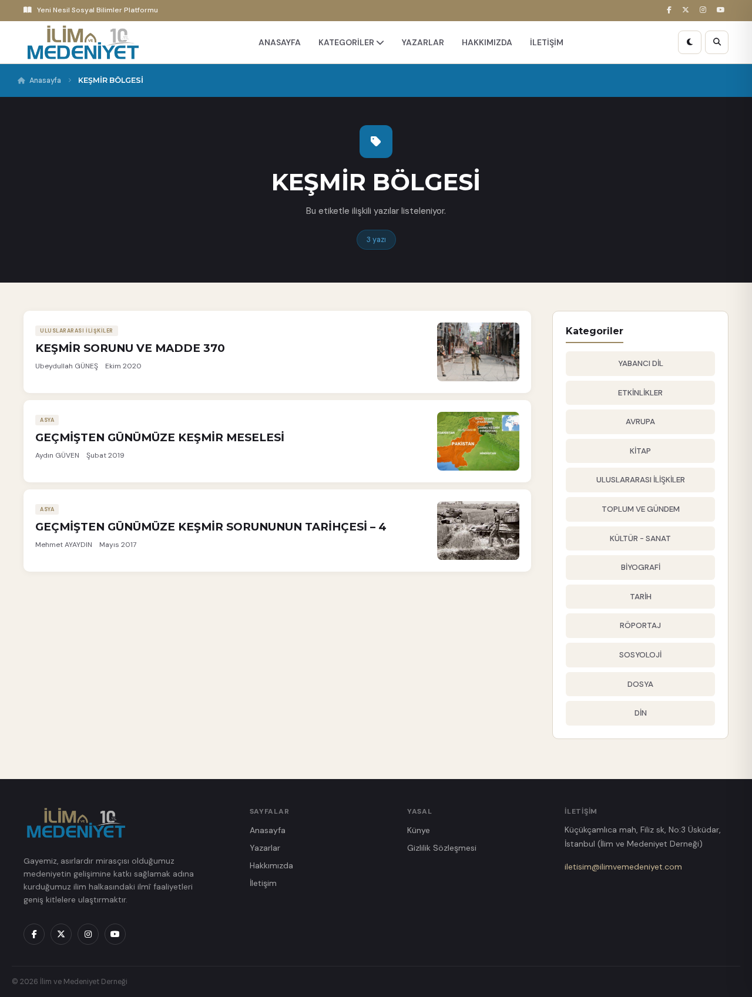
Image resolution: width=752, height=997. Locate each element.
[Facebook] (671, 10)
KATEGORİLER (347, 42)
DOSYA (640, 684)
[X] (687, 10)
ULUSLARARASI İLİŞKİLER (640, 480)
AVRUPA (640, 422)
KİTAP (640, 451)
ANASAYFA (279, 42)
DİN (640, 713)
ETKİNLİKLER (640, 393)
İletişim (263, 883)
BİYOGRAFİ (640, 567)
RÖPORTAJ (640, 625)
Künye (418, 830)
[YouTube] (722, 10)
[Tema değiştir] (689, 42)
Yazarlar (265, 847)
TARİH (641, 597)
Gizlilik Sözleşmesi (441, 847)
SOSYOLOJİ (640, 655)
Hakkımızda (271, 865)
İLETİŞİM (546, 42)
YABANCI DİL (640, 363)
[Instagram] (705, 10)
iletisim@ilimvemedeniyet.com (623, 866)
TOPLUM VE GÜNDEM (641, 509)
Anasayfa (45, 80)
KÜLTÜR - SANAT (640, 538)
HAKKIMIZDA (487, 42)
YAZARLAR (423, 42)
